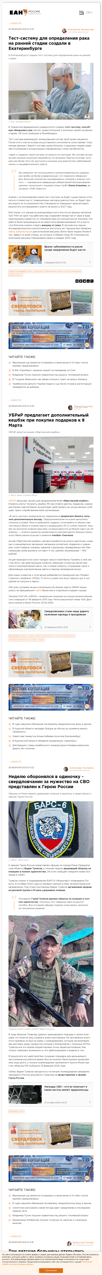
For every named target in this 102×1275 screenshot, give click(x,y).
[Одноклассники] (80, 281)
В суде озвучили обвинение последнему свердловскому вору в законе (51, 724)
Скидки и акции (37, 640)
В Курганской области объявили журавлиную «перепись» (44, 741)
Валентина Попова (83, 1243)
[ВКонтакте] (77, 281)
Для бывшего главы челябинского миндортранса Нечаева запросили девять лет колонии (50, 747)
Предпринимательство (18, 640)
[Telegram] (84, 281)
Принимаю (51, 1271)
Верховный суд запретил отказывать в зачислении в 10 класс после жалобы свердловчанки (50, 364)
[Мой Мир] (88, 281)
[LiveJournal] (92, 281)
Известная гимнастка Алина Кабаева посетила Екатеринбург (46, 736)
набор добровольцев (20, 232)
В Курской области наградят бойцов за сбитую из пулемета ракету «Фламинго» (49, 730)
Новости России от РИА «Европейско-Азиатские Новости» (19, 12)
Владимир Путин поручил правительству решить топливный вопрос (50, 375)
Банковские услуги (52, 636)
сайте (38, 591)
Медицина (76, 271)
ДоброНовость (15, 275)
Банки (39, 636)
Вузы (30, 271)
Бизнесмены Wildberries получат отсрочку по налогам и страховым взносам (49, 1221)
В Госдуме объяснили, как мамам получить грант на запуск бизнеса (49, 379)
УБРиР (12, 501)
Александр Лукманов (82, 768)
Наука (67, 271)
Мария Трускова (83, 407)
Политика (13, 1111)
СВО (22, 1111)
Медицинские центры (54, 271)
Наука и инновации (17, 271)
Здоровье (38, 271)
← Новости (14, 23)
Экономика (14, 636)
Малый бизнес (69, 636)
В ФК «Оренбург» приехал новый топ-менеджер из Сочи (43, 370)
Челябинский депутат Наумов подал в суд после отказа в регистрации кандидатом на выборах (51, 385)
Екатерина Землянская (81, 30)
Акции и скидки (27, 636)
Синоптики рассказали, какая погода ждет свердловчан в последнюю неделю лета (51, 1209)
